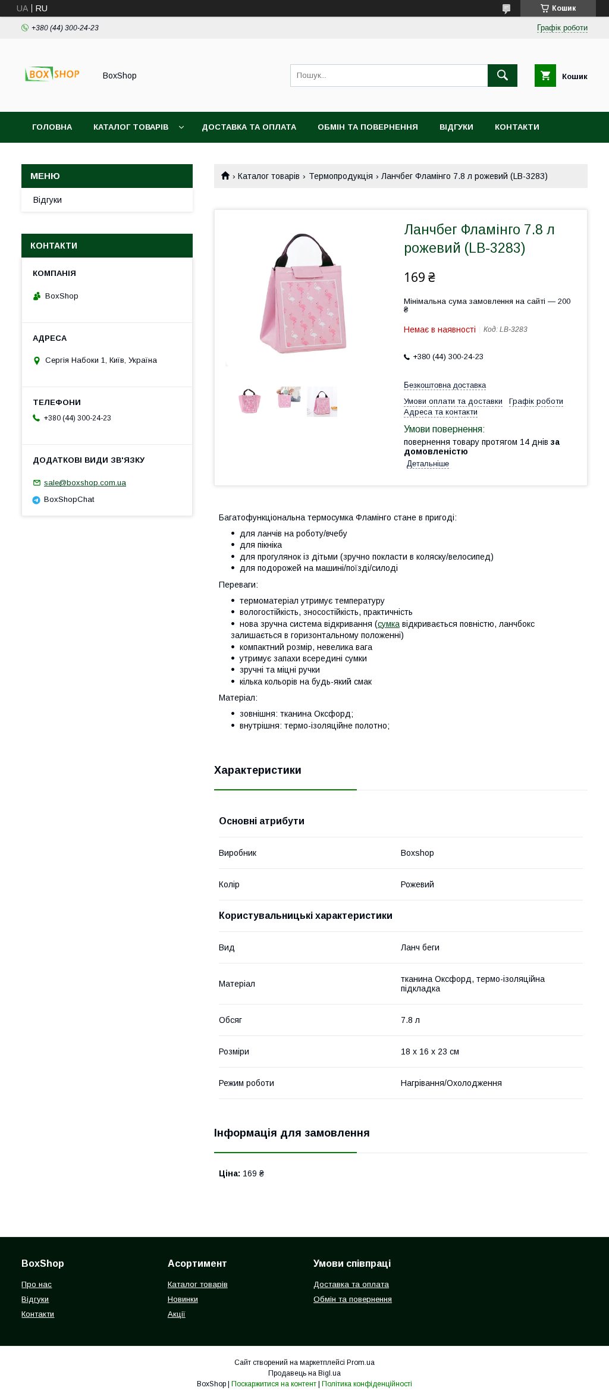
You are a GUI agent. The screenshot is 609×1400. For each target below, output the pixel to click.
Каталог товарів (130, 127)
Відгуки (456, 127)
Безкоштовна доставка (445, 385)
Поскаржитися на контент (273, 1384)
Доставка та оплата (249, 127)
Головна (52, 127)
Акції (177, 1314)
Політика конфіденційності (367, 1384)
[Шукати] (502, 75)
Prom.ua (361, 1362)
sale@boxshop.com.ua (85, 482)
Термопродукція (341, 176)
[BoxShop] (55, 96)
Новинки (183, 1299)
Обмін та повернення (368, 127)
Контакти (517, 127)
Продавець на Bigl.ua (304, 1373)
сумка (389, 624)
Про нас (51, 157)
